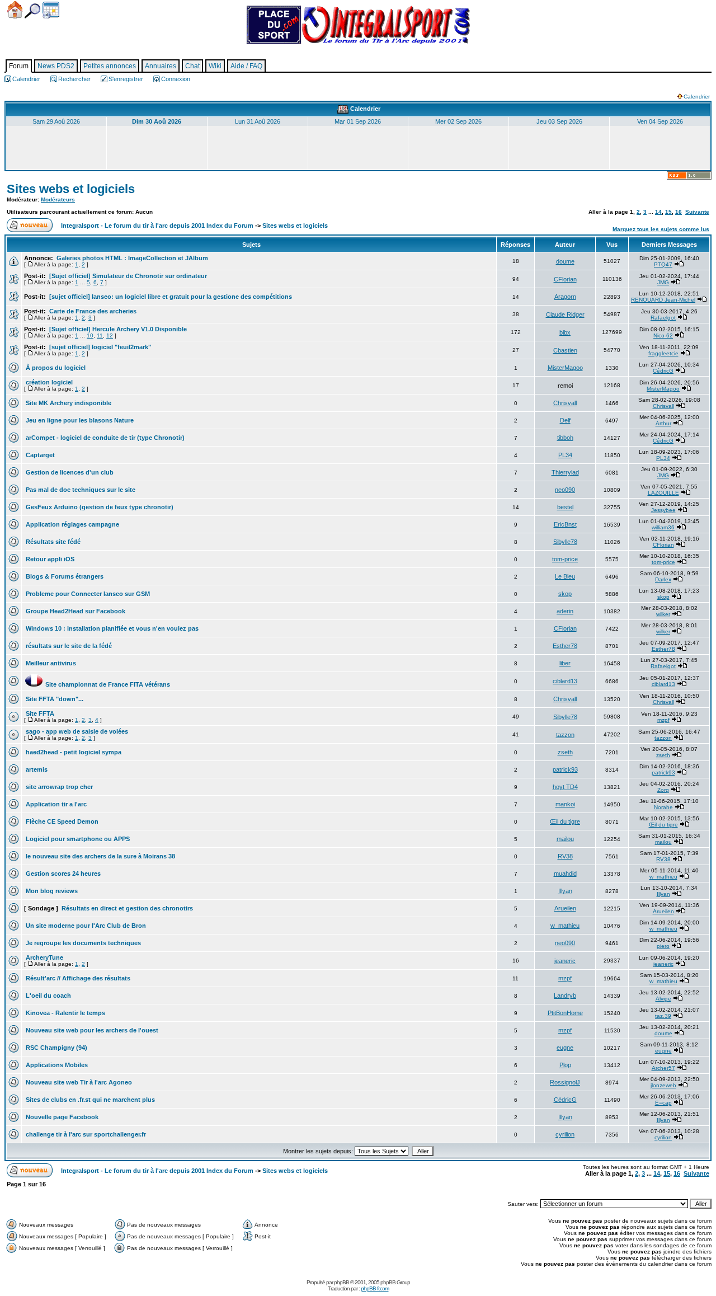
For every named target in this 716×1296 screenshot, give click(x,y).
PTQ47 (663, 264)
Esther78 (565, 645)
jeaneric (565, 960)
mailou (565, 838)
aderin (565, 611)
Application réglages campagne (71, 524)
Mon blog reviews (51, 891)
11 (100, 335)
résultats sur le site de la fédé (68, 645)
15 (668, 212)
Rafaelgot (663, 317)
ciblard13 (565, 681)
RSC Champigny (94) (55, 1047)
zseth (565, 752)
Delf (565, 420)
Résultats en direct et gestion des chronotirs (126, 908)
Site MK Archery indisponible (67, 403)
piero (663, 946)
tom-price (565, 559)
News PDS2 (55, 66)
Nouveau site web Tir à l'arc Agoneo (78, 1082)
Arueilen (565, 908)
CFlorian (565, 279)
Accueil (14, 9)
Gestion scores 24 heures (62, 873)
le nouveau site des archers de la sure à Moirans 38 (99, 856)
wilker (663, 614)
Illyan (565, 891)
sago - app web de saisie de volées (76, 731)
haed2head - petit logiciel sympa (72, 752)
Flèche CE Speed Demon (61, 821)
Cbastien (565, 350)
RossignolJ (565, 1082)
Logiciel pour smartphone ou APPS (77, 838)
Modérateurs (58, 199)
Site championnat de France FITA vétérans (97, 684)
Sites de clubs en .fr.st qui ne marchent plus (89, 1099)
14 (658, 212)
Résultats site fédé (52, 541)
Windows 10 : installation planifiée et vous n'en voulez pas (111, 628)
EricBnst (565, 524)
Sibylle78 (565, 541)
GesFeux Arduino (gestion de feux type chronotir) (98, 507)
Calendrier (51, 10)
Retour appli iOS (49, 559)
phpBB (341, 1282)
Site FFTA (39, 713)
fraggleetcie (663, 353)
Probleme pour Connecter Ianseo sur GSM (87, 593)
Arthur (663, 423)
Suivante (697, 212)
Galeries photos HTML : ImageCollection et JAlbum (131, 258)
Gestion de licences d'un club (69, 472)
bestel (565, 507)
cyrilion (564, 1134)
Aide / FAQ (246, 66)
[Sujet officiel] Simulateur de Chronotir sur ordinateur (127, 276)
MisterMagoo (565, 367)
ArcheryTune (43, 957)
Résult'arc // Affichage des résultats (77, 978)
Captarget (39, 455)
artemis (36, 769)
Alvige (663, 999)
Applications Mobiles (56, 1065)
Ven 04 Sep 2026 (660, 121)
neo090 (565, 489)
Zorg (663, 790)
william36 (663, 527)
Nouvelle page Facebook (61, 1117)
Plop (565, 1065)
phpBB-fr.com (375, 1288)
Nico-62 (663, 335)
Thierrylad (565, 472)
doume (565, 261)
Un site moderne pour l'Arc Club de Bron (85, 925)
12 (109, 335)
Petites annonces (109, 66)
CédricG (663, 371)
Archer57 (663, 1068)
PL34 (565, 455)
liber (565, 663)
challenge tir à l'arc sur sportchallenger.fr (85, 1134)
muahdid (565, 873)
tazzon (565, 734)
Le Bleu (565, 576)
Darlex (663, 579)
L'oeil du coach (47, 995)
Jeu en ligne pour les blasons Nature (79, 420)
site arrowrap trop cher (58, 786)
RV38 (565, 856)
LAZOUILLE (663, 493)
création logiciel (48, 382)
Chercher (32, 10)
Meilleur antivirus (50, 663)
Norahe (663, 807)
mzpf (663, 720)
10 (90, 335)
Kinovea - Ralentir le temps (64, 1012)
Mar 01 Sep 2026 (358, 121)
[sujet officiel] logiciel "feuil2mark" (99, 347)
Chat (192, 66)
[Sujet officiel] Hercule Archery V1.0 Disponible (117, 329)
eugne (565, 1047)
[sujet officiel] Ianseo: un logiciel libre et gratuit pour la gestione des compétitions (170, 296)
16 (678, 212)
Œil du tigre (565, 821)
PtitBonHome (565, 1012)
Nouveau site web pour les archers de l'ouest (91, 1030)
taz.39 (663, 1016)
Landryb (565, 995)
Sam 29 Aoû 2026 (56, 121)
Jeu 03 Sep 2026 (559, 121)
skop (565, 593)
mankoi (565, 804)
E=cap (663, 1103)
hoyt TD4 (565, 786)
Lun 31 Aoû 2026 (257, 121)
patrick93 (565, 769)
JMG (663, 282)
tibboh (565, 437)
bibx (565, 332)
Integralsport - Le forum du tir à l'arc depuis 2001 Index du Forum (157, 225)
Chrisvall (565, 403)
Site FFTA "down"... (53, 699)
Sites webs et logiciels (71, 189)
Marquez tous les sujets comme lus (661, 229)
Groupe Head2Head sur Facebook (74, 611)
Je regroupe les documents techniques (82, 943)
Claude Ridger (565, 314)
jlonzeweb (663, 1085)
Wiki (215, 66)
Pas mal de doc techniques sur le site (79, 489)
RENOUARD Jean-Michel (663, 300)
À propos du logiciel (55, 367)
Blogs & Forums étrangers (63, 576)
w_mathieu (663, 877)
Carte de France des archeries (92, 311)
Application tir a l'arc (55, 804)
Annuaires (160, 66)
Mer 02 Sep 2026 (458, 121)
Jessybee (663, 510)
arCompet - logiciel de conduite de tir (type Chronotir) (104, 437)
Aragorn (565, 296)
